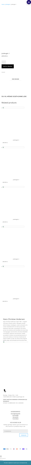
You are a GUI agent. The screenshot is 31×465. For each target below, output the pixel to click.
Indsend (23, 435)
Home (3, 4)
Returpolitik (15, 417)
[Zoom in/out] (4, 458)
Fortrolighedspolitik (15, 413)
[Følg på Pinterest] (11, 72)
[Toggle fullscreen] (3, 458)
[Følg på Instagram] (4, 407)
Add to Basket (7, 66)
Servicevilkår (15, 415)
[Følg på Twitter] (9, 72)
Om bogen (15, 79)
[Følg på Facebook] (7, 72)
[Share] (2, 458)
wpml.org (16, 462)
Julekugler (7, 4)
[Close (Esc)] (0, 458)
